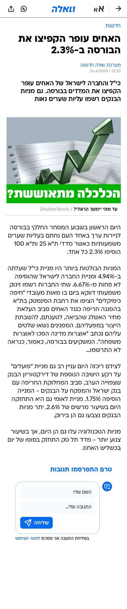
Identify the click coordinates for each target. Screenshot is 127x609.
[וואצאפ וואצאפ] (24, 9)
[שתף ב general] (11, 8)
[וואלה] (63, 9)
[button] (99, 9)
